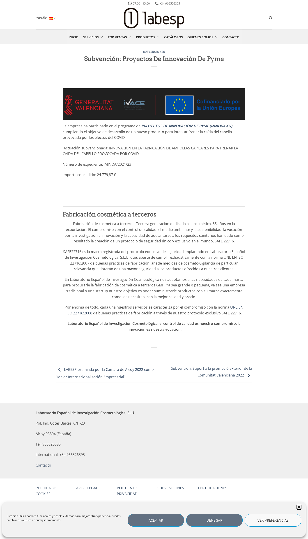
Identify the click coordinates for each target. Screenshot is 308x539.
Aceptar (156, 520)
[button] (299, 507)
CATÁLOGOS (173, 37)
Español (42, 18)
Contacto (43, 465)
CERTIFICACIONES (212, 488)
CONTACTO (230, 37)
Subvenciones (154, 51)
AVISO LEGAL (87, 488)
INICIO (73, 37)
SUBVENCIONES (170, 488)
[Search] (270, 18)
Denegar (214, 520)
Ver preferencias (272, 520)
